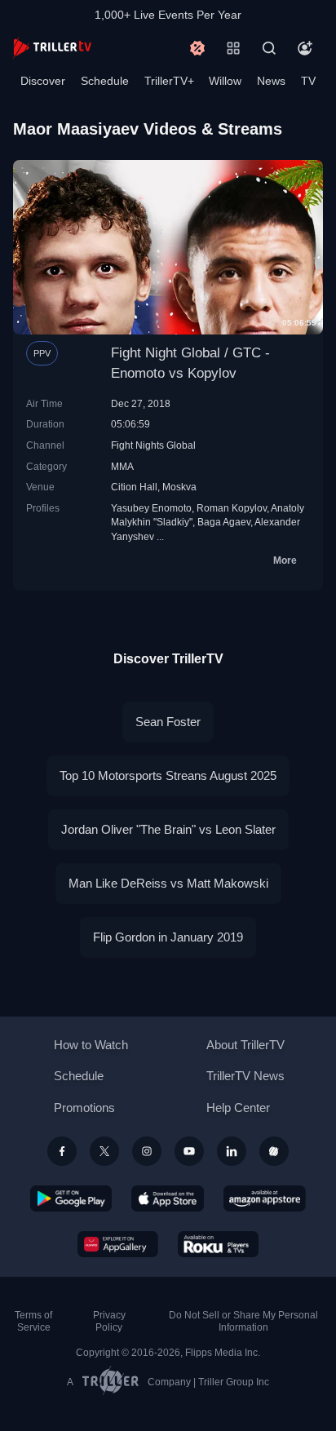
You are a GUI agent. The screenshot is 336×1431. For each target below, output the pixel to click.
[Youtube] (189, 1151)
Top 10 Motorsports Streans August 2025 (168, 775)
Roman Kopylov (232, 508)
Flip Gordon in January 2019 (168, 937)
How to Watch (91, 1045)
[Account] (305, 48)
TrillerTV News (245, 1076)
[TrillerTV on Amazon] (264, 1198)
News (271, 80)
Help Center (238, 1107)
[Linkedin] (231, 1151)
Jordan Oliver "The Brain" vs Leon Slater (168, 829)
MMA (122, 466)
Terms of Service (33, 1321)
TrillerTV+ (169, 80)
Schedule (105, 80)
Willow (225, 80)
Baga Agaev (223, 521)
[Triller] (274, 1151)
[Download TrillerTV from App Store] (167, 1198)
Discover (42, 80)
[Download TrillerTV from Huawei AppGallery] (117, 1244)
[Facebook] (62, 1151)
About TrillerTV (245, 1045)
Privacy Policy (109, 1321)
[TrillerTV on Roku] (218, 1244)
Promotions (84, 1107)
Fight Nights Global (153, 445)
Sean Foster (168, 722)
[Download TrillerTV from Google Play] (71, 1198)
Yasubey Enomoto (151, 508)
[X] (104, 1151)
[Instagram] (146, 1151)
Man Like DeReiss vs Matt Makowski (168, 883)
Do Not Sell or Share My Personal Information (243, 1321)
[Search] (269, 48)
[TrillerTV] (52, 48)
